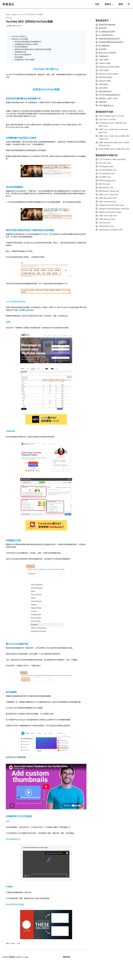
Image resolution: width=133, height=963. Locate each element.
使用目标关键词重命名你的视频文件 (28, 42)
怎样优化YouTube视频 (19, 39)
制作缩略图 (19, 57)
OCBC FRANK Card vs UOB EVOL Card (114, 149)
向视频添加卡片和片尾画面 (24, 60)
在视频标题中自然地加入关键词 (26, 44)
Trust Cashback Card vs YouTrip (111, 116)
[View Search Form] (129, 4)
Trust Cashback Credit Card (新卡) (112, 159)
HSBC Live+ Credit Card (108, 194)
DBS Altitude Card (106, 187)
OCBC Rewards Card (107, 219)
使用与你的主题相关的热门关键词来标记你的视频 (33, 49)
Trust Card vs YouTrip (107, 119)
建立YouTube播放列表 (23, 54)
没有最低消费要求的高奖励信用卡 (111, 42)
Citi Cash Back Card (107, 173)
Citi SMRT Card (105, 177)
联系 (121, 4)
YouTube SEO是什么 (19, 36)
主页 (97, 4)
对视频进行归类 (20, 52)
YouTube (9, 18)
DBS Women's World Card (109, 191)
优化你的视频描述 (21, 47)
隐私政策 (66, 957)
